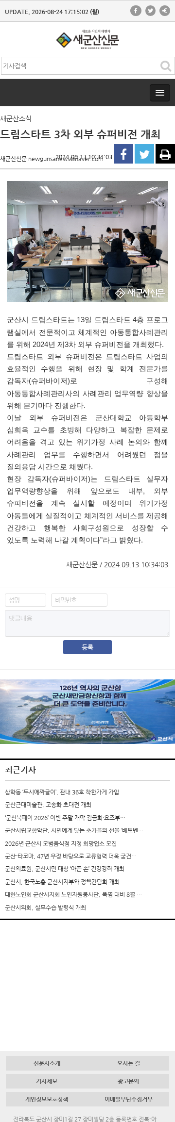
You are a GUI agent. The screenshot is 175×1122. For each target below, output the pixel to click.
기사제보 (46, 1081)
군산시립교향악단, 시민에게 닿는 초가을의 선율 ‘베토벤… (74, 830)
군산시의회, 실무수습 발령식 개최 (45, 907)
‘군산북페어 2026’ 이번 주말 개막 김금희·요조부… (65, 817)
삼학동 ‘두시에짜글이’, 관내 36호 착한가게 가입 (62, 792)
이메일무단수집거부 (129, 1099)
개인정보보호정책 (46, 1099)
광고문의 (128, 1081)
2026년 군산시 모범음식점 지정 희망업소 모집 (61, 843)
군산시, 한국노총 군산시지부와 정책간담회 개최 (62, 881)
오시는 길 (128, 1063)
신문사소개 (47, 1063)
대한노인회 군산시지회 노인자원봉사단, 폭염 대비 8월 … (73, 894)
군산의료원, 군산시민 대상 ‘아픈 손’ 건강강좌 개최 (64, 868)
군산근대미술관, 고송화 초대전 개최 (48, 804)
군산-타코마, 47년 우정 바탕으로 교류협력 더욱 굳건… (71, 856)
